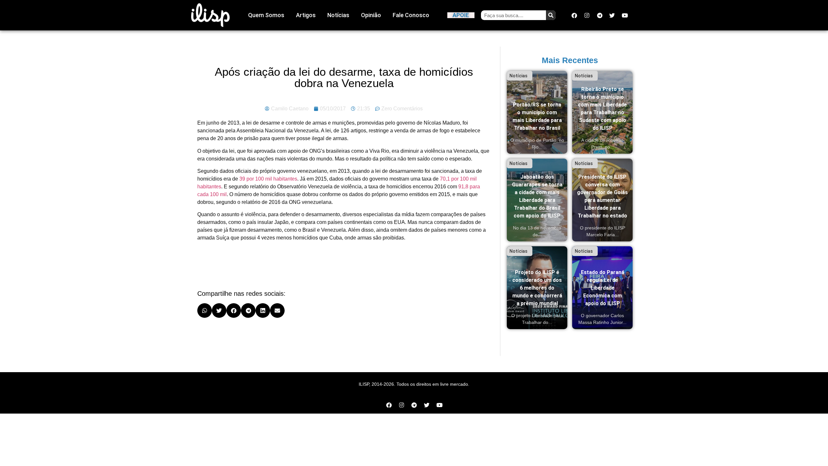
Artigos (306, 15)
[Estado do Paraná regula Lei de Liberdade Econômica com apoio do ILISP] (602, 287)
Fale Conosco (411, 15)
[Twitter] (612, 15)
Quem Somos (266, 15)
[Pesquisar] (551, 15)
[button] (204, 310)
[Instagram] (587, 15)
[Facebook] (574, 15)
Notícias (338, 15)
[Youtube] (624, 15)
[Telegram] (599, 15)
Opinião (371, 15)
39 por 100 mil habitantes (268, 179)
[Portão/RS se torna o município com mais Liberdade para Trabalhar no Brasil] (537, 112)
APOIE (460, 15)
